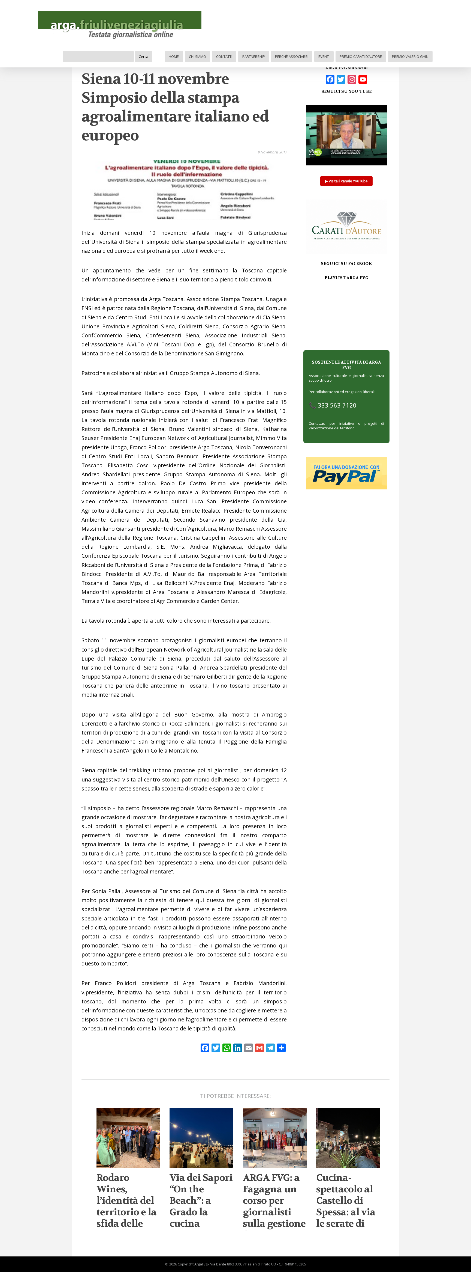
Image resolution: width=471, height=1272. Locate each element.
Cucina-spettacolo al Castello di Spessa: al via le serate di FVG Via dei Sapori (345, 1212)
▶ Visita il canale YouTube (346, 181)
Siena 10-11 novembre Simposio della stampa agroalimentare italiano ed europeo (175, 107)
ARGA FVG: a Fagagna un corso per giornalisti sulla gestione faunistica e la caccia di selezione (274, 1218)
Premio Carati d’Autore (361, 56)
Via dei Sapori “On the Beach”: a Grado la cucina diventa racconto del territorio (201, 1218)
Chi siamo (197, 56)
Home (174, 56)
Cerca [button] (143, 56)
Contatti (224, 56)
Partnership (253, 56)
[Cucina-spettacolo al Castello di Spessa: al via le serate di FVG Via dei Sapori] (348, 1165)
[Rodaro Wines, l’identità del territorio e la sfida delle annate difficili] (128, 1165)
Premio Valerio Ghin (410, 56)
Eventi (324, 56)
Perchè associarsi (291, 56)
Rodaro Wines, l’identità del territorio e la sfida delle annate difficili (126, 1212)
